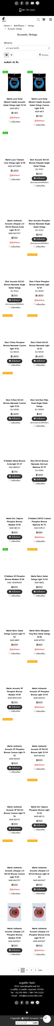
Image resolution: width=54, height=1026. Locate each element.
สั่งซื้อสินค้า (40, 178)
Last (40, 970)
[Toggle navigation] (50, 20)
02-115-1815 (21, 992)
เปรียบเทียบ (15, 122)
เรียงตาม (9, 43)
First (14, 970)
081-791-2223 (36, 992)
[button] (47, 1019)
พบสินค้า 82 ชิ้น (11, 62)
